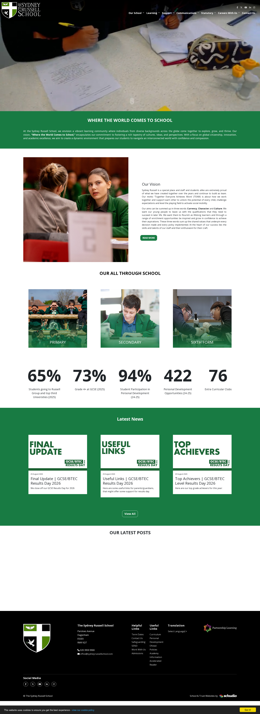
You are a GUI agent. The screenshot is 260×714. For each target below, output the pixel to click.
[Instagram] (254, 7)
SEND (134, 645)
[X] (241, 7)
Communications (186, 13)
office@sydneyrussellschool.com (96, 653)
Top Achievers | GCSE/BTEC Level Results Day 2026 (200, 481)
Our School (135, 13)
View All (130, 514)
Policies (153, 649)
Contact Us (248, 13)
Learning (151, 13)
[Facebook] (237, 7)
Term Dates (138, 634)
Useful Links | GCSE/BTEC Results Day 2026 (126, 481)
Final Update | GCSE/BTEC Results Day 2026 (54, 481)
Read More (149, 237)
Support (167, 13)
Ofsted (153, 645)
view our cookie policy (83, 710)
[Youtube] (245, 7)
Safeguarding (138, 642)
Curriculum (155, 634)
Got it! (248, 709)
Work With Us (139, 649)
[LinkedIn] (250, 7)
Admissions (137, 653)
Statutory (207, 13)
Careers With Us (227, 13)
